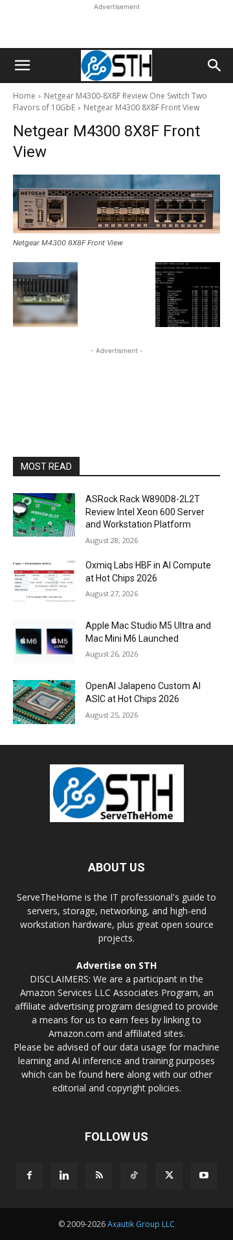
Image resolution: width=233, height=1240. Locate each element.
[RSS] (99, 1176)
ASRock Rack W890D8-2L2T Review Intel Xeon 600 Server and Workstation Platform (145, 511)
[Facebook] (29, 1176)
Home (24, 95)
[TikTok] (134, 1176)
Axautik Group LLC (141, 1224)
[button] (22, 65)
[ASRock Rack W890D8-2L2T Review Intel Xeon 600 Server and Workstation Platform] (44, 515)
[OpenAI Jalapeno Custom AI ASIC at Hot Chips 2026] (44, 701)
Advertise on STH (116, 965)
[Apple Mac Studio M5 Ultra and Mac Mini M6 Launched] (44, 641)
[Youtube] (204, 1176)
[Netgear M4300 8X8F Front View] (116, 204)
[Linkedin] (64, 1176)
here (114, 1074)
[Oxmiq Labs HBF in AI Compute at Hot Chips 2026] (44, 581)
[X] (169, 1176)
